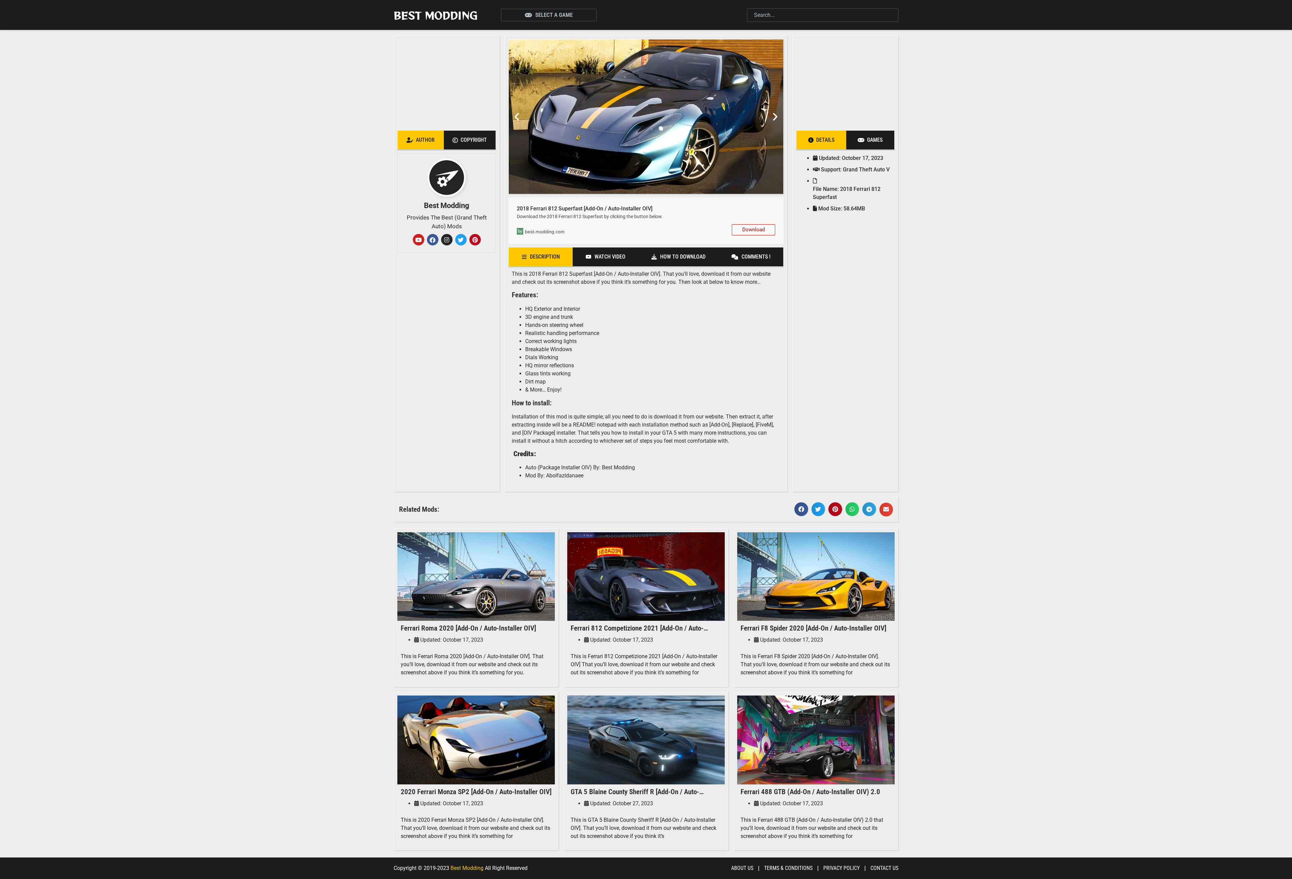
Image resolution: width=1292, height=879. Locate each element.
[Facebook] (432, 239)
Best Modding (435, 15)
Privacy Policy (841, 868)
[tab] (421, 140)
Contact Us (884, 868)
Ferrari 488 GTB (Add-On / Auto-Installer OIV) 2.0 (810, 792)
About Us (742, 868)
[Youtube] (418, 239)
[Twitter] (461, 239)
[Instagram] (447, 239)
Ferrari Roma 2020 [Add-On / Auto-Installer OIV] (468, 628)
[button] (517, 117)
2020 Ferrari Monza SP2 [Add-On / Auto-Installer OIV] (476, 792)
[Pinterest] (475, 239)
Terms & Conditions (788, 868)
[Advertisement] (446, 81)
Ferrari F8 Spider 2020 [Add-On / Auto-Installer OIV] (813, 628)
